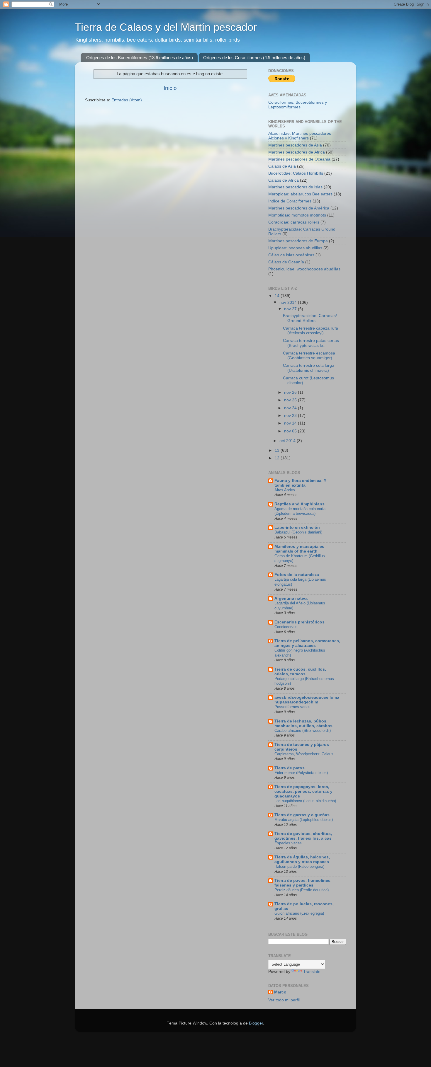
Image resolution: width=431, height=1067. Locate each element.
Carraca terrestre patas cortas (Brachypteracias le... (311, 342)
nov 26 (291, 392)
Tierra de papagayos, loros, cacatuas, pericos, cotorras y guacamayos (303, 791)
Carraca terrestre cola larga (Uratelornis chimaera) (308, 367)
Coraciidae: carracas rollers (293, 222)
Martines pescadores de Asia (295, 145)
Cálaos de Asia (282, 166)
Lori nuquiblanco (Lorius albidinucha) (305, 801)
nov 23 (291, 415)
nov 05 (291, 431)
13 (278, 450)
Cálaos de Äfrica (283, 180)
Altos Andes (284, 490)
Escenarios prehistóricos (299, 622)
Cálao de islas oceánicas (291, 255)
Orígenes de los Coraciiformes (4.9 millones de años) (254, 57)
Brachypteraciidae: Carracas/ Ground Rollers (310, 318)
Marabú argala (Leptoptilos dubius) (303, 819)
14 (278, 296)
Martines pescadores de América (298, 208)
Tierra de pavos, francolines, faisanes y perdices (303, 882)
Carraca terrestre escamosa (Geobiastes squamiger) (309, 355)
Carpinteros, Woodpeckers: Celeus (303, 754)
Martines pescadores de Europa (298, 241)
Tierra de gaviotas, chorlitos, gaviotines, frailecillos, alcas (303, 836)
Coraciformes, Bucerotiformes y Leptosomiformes (297, 104)
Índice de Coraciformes (289, 201)
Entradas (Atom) (126, 100)
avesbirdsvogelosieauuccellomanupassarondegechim (306, 699)
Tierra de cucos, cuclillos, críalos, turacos (300, 671)
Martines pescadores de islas (295, 187)
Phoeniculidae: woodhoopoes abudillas (304, 269)
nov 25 (291, 400)
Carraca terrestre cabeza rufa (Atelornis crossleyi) (310, 330)
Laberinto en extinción (297, 527)
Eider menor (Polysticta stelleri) (301, 773)
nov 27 (291, 309)
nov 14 (291, 423)
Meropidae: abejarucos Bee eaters (300, 194)
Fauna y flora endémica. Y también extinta (300, 483)
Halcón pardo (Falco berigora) (299, 866)
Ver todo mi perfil (284, 1000)
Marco (280, 992)
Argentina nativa (291, 598)
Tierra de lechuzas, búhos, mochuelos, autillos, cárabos (303, 723)
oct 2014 (288, 441)
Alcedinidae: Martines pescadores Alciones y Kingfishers (299, 135)
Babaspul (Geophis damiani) (298, 532)
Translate (311, 971)
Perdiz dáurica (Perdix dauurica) (301, 890)
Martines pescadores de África (296, 152)
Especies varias (288, 843)
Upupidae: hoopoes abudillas (295, 248)
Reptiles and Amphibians (299, 504)
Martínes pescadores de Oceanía (299, 159)
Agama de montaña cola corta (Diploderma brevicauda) (299, 511)
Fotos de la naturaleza (296, 574)
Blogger (256, 1023)
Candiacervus (286, 627)
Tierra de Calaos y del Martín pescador (166, 27)
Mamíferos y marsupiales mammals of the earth (299, 548)
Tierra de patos (289, 768)
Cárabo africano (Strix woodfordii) (302, 730)
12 (278, 458)
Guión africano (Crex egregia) (299, 913)
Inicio (170, 88)
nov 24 (291, 408)
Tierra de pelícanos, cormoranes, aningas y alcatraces (307, 643)
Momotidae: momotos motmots (297, 215)
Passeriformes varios (292, 707)
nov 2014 (288, 302)
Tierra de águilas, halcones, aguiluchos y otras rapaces (302, 859)
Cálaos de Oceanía (286, 262)
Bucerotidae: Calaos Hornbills (295, 173)
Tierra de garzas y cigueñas (302, 815)
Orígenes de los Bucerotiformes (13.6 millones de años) (139, 57)
